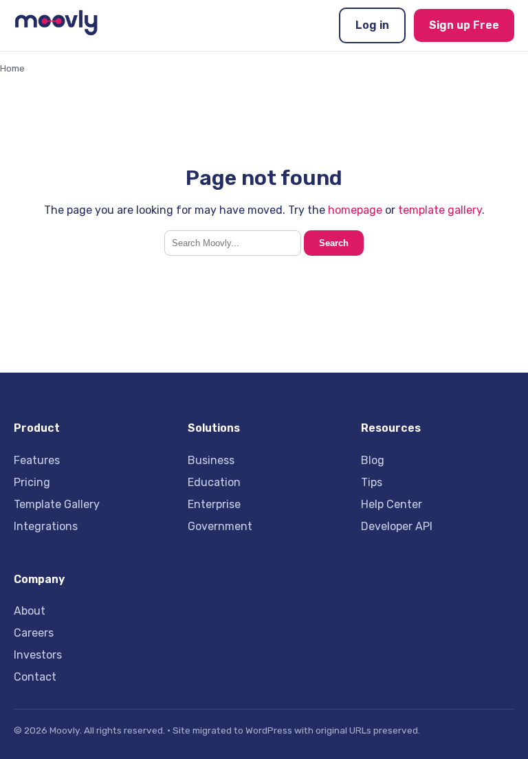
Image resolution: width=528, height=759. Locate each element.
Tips (371, 482)
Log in (372, 25)
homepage (355, 210)
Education (214, 482)
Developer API (396, 526)
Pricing (32, 482)
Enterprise (214, 504)
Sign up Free (464, 25)
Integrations (46, 526)
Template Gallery (57, 504)
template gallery (440, 210)
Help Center (391, 504)
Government (220, 526)
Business (211, 460)
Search (334, 243)
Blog (372, 460)
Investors (38, 654)
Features (37, 460)
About (29, 610)
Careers (34, 632)
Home (12, 68)
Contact (35, 676)
